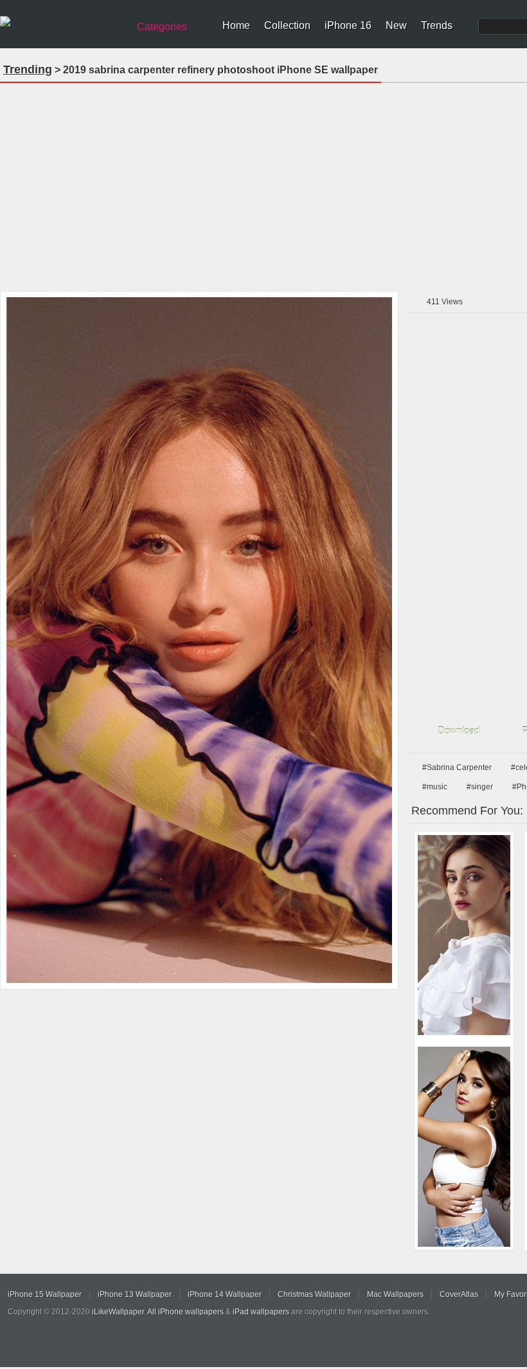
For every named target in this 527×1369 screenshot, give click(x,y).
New (396, 25)
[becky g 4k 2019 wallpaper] (464, 1147)
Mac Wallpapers (395, 1294)
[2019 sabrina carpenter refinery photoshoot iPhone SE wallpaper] (199, 640)
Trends (436, 25)
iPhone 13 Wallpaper (135, 1294)
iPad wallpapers (261, 1311)
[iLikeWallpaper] (62, 22)
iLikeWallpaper (118, 1311)
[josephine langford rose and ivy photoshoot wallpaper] (464, 935)
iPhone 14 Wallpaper (225, 1294)
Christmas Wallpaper (314, 1294)
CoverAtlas (459, 1294)
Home (236, 25)
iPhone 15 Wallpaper (45, 1294)
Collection (287, 25)
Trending (27, 69)
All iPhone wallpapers (185, 1311)
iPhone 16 (348, 25)
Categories (162, 26)
